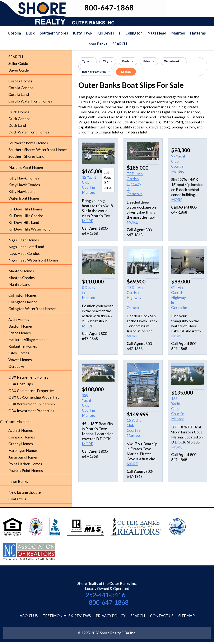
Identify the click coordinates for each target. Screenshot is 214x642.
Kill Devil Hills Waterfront (29, 229)
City (105, 61)
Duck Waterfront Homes (28, 132)
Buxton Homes (20, 326)
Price (146, 61)
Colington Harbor (22, 302)
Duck (30, 33)
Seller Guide (18, 63)
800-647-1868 (109, 602)
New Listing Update (24, 492)
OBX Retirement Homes (28, 377)
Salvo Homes (18, 353)
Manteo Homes (21, 271)
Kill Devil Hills (108, 33)
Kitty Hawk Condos (24, 184)
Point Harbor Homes (25, 463)
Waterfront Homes (24, 198)
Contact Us (161, 615)
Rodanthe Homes (22, 346)
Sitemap (186, 615)
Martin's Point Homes (26, 167)
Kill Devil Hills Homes (25, 209)
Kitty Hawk (82, 33)
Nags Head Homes (23, 240)
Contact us (17, 499)
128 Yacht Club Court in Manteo (88, 405)
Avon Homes (18, 319)
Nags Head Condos (24, 253)
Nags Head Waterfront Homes (33, 260)
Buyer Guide (18, 70)
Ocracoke (16, 366)
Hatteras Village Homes (27, 339)
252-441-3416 (105, 594)
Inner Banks (97, 44)
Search (126, 71)
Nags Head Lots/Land (26, 246)
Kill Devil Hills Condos (25, 215)
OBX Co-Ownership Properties (33, 397)
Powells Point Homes (25, 470)
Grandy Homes (20, 443)
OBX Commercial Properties (31, 390)
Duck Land (17, 125)
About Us (29, 615)
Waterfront (171, 61)
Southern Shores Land (26, 156)
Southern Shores (54, 33)
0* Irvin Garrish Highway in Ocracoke (179, 297)
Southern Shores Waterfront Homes (38, 149)
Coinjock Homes (21, 437)
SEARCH (119, 44)
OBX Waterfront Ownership (31, 404)
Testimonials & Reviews (67, 615)
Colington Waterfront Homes (32, 308)
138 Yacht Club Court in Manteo (177, 408)
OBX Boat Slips (20, 384)
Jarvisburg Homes (23, 457)
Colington (134, 33)
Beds (126, 61)
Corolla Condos (20, 87)
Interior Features (94, 71)
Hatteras (198, 33)
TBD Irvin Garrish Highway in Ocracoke (135, 183)
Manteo (178, 33)
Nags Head (157, 33)
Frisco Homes (19, 333)
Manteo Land (19, 284)
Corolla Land (18, 94)
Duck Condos (19, 118)
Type (85, 61)
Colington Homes (22, 295)
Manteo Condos (21, 277)
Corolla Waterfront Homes (30, 101)
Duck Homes (18, 112)
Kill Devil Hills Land (23, 222)
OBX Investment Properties (31, 410)
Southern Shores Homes (28, 143)
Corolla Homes (20, 81)
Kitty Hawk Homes (23, 178)
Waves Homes (20, 359)
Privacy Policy (110, 615)
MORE (87, 220)
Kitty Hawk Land (22, 191)
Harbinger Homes (23, 450)
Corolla (14, 33)
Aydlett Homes (20, 430)
